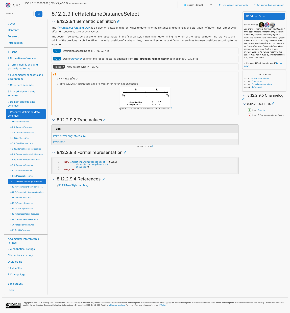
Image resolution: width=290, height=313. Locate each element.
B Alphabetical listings (21, 249)
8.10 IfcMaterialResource (21, 170)
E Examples (15, 268)
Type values (256, 81)
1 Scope (12, 51)
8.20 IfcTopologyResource (22, 225)
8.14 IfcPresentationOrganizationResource (27, 192)
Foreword (13, 36)
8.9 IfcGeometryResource (21, 165)
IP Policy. (162, 305)
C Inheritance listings (21, 255)
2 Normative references (22, 58)
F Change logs (16, 274)
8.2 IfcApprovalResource (21, 127)
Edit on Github (258, 16)
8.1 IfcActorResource (19, 121)
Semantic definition (260, 78)
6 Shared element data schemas (22, 93)
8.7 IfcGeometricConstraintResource (26, 154)
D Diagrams (15, 261)
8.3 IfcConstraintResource (22, 132)
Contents (13, 30)
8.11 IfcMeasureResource (21, 176)
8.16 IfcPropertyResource (21, 203)
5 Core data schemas (21, 85)
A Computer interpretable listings (23, 240)
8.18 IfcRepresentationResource (24, 214)
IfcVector (76, 58)
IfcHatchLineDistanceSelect (74, 27)
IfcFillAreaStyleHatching (73, 185)
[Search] (38, 14)
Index (11, 290)
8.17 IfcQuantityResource (21, 208)
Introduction (15, 42)
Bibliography (15, 283)
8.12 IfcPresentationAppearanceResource (28, 181)
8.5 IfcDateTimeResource (21, 143)
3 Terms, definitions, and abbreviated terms (23, 66)
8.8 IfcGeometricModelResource (25, 159)
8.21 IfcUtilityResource (20, 230)
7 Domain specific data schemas (21, 103)
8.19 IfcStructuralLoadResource (24, 219)
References (256, 87)
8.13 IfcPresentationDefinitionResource (27, 187)
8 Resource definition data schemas (24, 113)
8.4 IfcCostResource (19, 138)
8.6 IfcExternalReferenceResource (25, 149)
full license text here (117, 305)
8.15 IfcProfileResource (20, 197)
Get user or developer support (270, 5)
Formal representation (261, 84)
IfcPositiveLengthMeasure (69, 136)
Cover (11, 23)
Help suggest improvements (235, 5)
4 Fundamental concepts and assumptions (25, 76)
